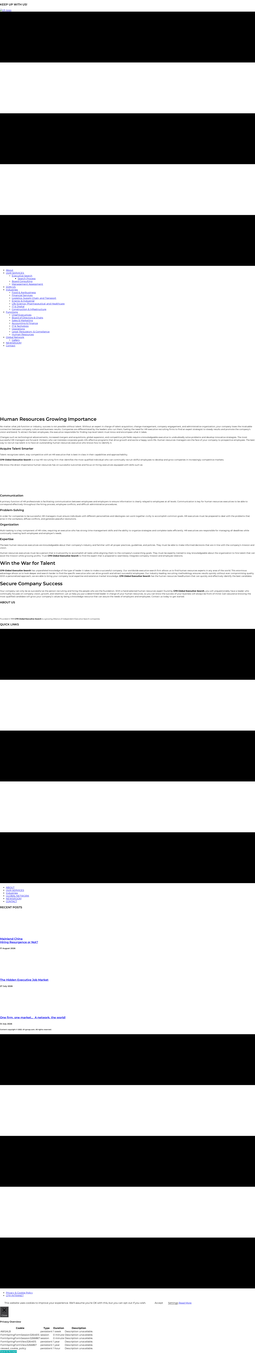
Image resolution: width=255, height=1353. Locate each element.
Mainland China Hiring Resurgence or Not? (19, 940)
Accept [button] (159, 1303)
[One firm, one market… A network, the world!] (22, 1011)
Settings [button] (173, 1303)
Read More (185, 1303)
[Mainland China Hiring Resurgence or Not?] (22, 933)
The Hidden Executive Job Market (24, 980)
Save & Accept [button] (8, 1351)
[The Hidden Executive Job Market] (22, 974)
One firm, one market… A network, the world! (33, 1017)
